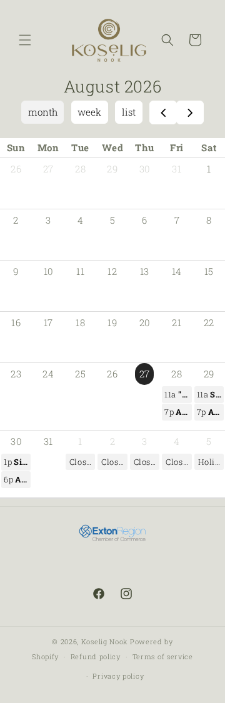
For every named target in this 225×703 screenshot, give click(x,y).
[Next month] (190, 112)
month (43, 112)
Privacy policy (118, 676)
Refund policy (96, 656)
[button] (25, 40)
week (89, 112)
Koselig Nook (104, 641)
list (129, 112)
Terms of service (162, 656)
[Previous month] (163, 112)
